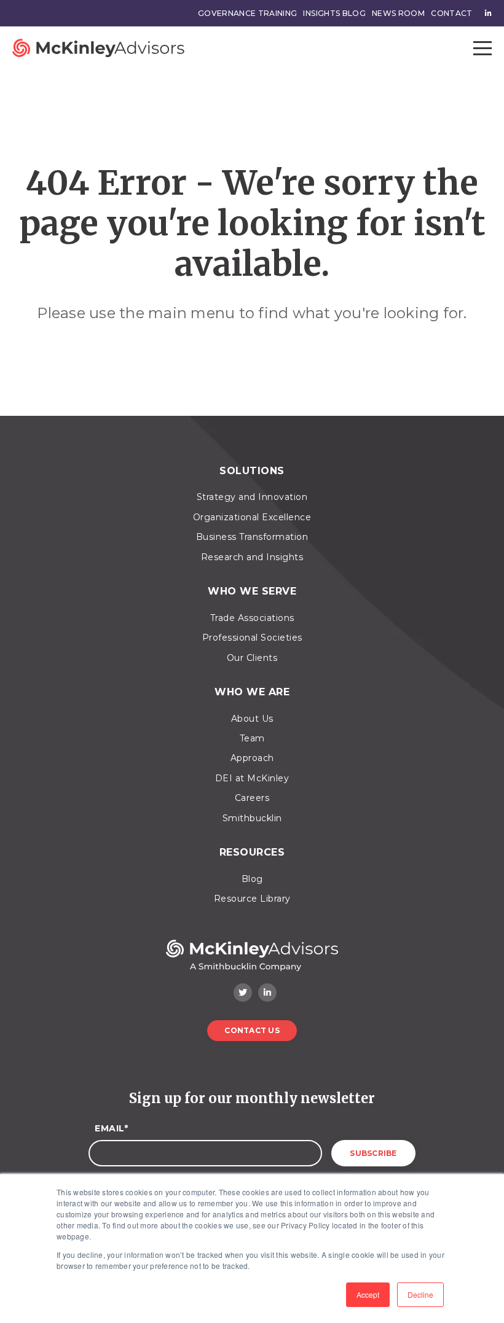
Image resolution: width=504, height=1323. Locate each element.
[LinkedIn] (267, 992)
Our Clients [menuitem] (252, 657)
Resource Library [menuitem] (252, 898)
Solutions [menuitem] (252, 471)
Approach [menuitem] (252, 757)
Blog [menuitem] (252, 878)
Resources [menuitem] (252, 852)
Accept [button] (367, 1294)
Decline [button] (420, 1294)
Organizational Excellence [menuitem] (252, 517)
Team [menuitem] (252, 738)
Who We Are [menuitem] (252, 692)
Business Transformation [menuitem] (252, 536)
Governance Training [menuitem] (247, 13)
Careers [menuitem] (252, 797)
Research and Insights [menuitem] (252, 557)
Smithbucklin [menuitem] (252, 818)
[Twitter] (243, 992)
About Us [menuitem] (252, 718)
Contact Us (252, 1030)
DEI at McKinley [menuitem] (252, 778)
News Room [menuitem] (398, 13)
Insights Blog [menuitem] (334, 13)
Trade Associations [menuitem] (252, 617)
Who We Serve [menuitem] (252, 591)
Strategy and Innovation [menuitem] (252, 496)
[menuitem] (485, 13)
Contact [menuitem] (451, 13)
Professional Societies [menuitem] (252, 637)
